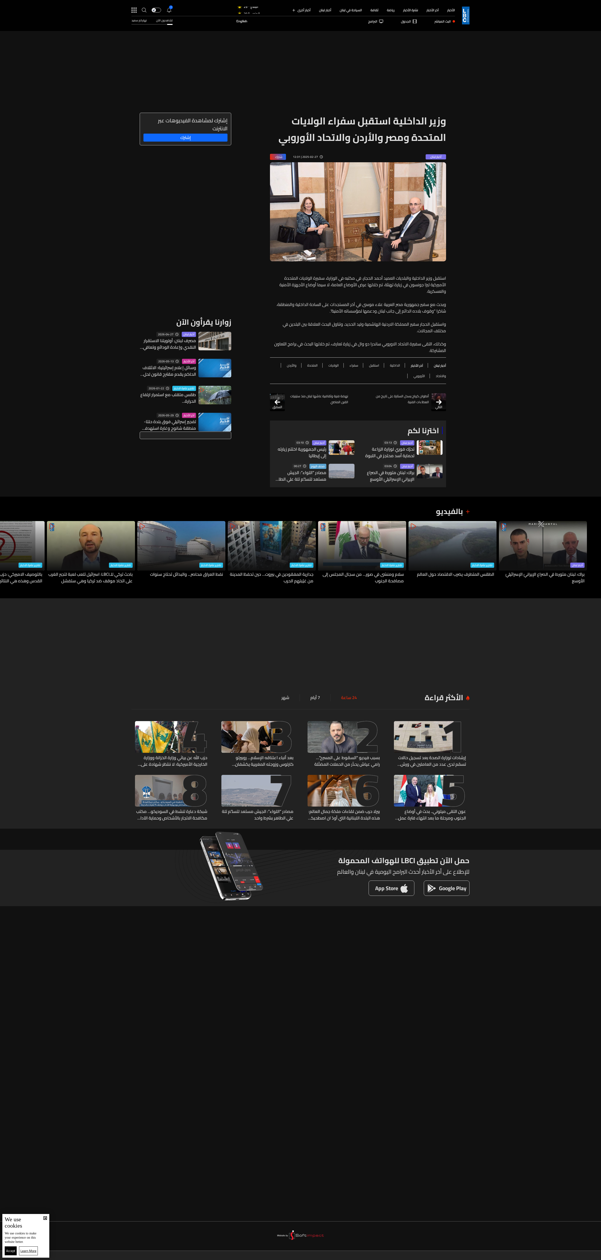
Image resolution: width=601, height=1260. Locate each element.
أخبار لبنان (325, 10)
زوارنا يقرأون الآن (203, 322)
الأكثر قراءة (444, 697)
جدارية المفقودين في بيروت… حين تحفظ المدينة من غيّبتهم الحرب (271, 577)
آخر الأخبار (433, 10)
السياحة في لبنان (351, 10)
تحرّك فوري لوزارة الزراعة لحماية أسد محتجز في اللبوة (389, 452)
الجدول (406, 21)
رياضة (391, 10)
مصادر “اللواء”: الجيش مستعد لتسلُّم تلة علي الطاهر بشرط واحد (300, 476)
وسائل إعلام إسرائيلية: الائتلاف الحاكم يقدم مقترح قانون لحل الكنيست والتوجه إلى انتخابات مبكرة (169, 371)
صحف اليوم (318, 466)
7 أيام (315, 697)
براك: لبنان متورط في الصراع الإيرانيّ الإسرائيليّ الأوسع (390, 476)
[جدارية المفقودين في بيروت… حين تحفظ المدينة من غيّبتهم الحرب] (272, 552)
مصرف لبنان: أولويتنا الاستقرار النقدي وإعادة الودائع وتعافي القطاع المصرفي (169, 344)
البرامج (372, 21)
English (241, 21)
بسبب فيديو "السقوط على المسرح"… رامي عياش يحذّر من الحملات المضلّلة (347, 761)
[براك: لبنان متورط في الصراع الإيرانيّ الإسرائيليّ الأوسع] (543, 552)
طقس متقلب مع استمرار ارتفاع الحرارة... (168, 398)
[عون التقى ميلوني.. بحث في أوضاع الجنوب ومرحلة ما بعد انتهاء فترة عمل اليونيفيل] (430, 798)
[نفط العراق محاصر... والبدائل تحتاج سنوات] (181, 552)
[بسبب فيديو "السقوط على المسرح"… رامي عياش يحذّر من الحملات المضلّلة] (344, 744)
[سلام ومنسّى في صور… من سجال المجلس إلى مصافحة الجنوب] (362, 552)
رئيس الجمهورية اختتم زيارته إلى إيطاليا (302, 452)
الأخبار (451, 10)
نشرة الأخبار (410, 10)
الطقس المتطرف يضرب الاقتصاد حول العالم (455, 574)
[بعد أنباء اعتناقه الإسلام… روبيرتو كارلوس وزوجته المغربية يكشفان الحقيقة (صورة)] (257, 744)
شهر (285, 697)
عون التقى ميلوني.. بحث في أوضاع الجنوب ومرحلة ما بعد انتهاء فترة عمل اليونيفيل (432, 814)
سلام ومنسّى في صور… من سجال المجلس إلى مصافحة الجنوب (363, 577)
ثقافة (374, 10)
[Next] (6, 552)
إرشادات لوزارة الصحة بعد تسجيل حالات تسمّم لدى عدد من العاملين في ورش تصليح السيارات (432, 761)
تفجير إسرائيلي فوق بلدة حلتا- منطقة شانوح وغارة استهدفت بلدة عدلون (169, 425)
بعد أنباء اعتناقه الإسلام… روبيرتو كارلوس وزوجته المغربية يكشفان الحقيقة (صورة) (264, 761)
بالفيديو (449, 511)
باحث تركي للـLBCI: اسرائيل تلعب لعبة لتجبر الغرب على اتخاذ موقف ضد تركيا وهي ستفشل (90, 577)
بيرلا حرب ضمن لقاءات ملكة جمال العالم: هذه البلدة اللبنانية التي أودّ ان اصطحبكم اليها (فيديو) (344, 814)
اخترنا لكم (423, 430)
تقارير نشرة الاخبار (184, 388)
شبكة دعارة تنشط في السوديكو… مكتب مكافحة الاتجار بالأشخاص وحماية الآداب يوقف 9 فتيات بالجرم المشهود (171, 814)
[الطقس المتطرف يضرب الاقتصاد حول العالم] (452, 552)
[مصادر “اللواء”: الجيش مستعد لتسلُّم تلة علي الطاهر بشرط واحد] (257, 798)
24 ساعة (349, 697)
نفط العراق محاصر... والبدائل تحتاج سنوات (186, 574)
